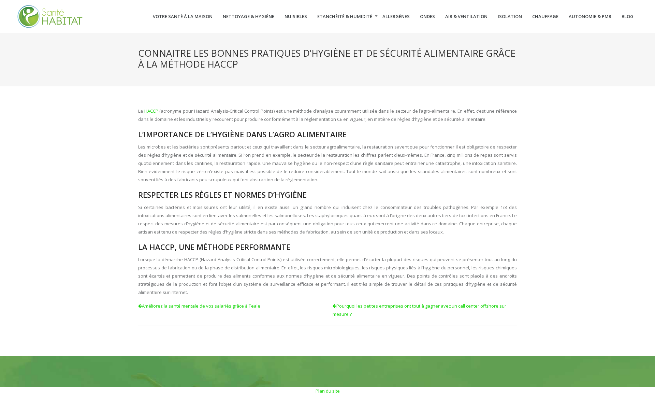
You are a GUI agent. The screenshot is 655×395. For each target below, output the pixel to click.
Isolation (510, 16)
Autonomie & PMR (590, 16)
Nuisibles (296, 16)
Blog (628, 16)
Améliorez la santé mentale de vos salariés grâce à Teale (201, 306)
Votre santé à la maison (183, 16)
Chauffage (545, 16)
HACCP (151, 111)
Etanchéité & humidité (344, 16)
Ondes (427, 16)
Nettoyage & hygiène (248, 16)
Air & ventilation (466, 16)
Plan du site (328, 391)
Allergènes (396, 16)
